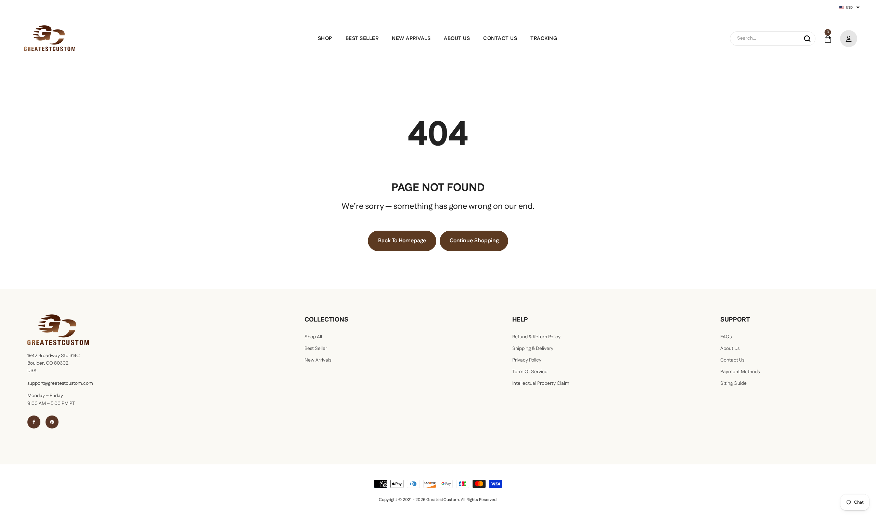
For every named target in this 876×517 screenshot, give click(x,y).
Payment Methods (740, 371)
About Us (729, 348)
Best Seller (316, 348)
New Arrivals (318, 360)
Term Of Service (530, 371)
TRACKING (543, 38)
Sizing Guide (733, 383)
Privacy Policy (526, 360)
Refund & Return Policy (536, 337)
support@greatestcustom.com (60, 383)
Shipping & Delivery (532, 348)
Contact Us (732, 360)
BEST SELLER (362, 38)
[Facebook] (33, 422)
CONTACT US (500, 38)
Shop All (313, 337)
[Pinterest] (52, 422)
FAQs (726, 337)
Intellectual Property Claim (540, 383)
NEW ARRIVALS (411, 38)
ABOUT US (457, 38)
